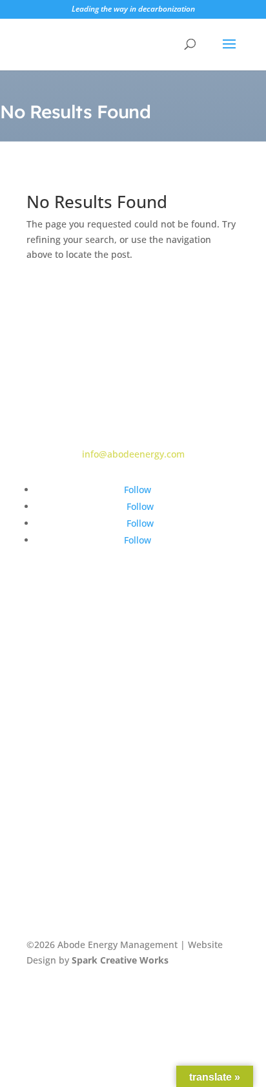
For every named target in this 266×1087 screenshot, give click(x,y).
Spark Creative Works (120, 960)
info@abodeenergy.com (133, 454)
